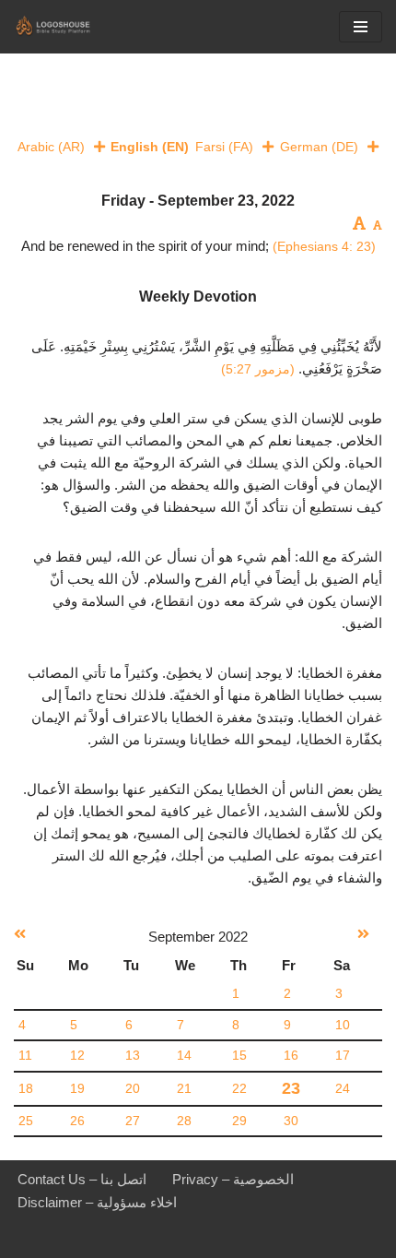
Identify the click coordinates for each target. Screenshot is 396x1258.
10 (342, 1025)
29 (239, 1121)
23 (291, 1088)
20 (132, 1089)
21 (184, 1089)
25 (25, 1121)
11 (25, 1055)
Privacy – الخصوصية (233, 1179)
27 (132, 1121)
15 (239, 1055)
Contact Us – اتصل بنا (81, 1179)
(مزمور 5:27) (258, 369)
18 (25, 1089)
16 (291, 1055)
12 (77, 1055)
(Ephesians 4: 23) (324, 246)
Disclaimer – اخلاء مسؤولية (97, 1202)
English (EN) (150, 146)
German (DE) (319, 146)
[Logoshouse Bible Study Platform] (69, 27)
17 (342, 1055)
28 (184, 1121)
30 (291, 1121)
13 (132, 1055)
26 (77, 1121)
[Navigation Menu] (360, 26)
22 (239, 1089)
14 (184, 1055)
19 (77, 1089)
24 (342, 1089)
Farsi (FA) (224, 146)
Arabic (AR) (51, 146)
